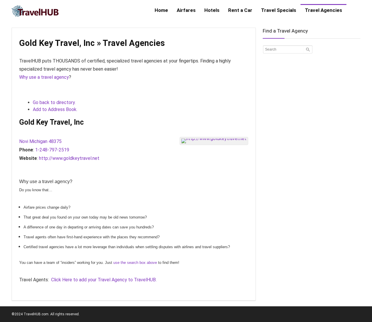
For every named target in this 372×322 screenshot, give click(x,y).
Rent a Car (240, 10)
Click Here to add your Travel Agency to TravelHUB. (104, 279)
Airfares (186, 10)
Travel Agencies (323, 10)
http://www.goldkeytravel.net (69, 158)
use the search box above (135, 262)
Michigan (38, 141)
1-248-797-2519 (52, 150)
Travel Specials (278, 10)
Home (161, 10)
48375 (55, 141)
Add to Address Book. (55, 109)
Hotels (211, 10)
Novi (23, 141)
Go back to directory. (54, 102)
